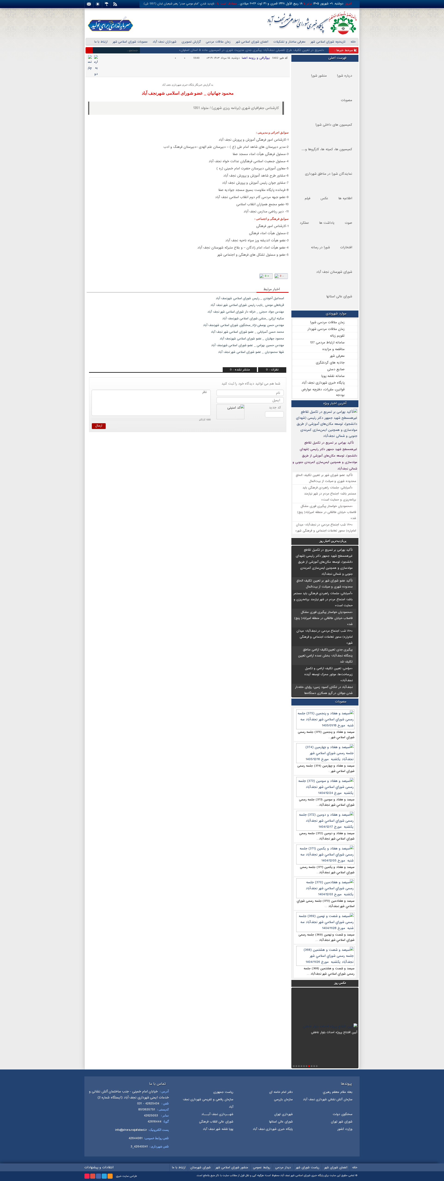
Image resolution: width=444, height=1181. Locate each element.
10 (294, 1066)
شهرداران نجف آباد (164, 42)
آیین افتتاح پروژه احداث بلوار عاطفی (334, 997)
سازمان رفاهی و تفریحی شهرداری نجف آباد (208, 1103)
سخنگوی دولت (342, 1114)
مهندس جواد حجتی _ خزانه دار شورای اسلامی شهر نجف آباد (245, 312)
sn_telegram (105, 279)
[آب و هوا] (106, 4)
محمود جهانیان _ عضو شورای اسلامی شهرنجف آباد (188, 93)
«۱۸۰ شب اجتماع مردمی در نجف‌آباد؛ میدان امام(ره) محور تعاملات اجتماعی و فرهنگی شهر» (324, 637)
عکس (324, 198)
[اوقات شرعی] (97, 4)
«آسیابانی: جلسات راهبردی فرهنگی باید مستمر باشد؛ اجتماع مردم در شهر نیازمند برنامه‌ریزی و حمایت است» (329, 493)
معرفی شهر (337, 355)
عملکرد (304, 222)
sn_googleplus (113, 279)
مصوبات (346, 100)
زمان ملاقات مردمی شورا (327, 322)
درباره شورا (344, 75)
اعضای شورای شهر (335, 1167)
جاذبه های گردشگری (330, 362)
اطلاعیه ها (345, 198)
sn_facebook (120, 279)
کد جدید (275, 407)
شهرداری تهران (283, 1114)
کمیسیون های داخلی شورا (333, 124)
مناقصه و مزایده (333, 349)
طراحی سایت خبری (126, 1176)
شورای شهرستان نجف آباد (334, 271)
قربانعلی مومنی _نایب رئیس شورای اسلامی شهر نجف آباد (247, 305)
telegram (104, 1176)
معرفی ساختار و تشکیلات (289, 42)
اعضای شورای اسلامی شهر (252, 42)
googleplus (92, 1176)
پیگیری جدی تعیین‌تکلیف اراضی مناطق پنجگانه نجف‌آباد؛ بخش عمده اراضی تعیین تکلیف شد (325, 655)
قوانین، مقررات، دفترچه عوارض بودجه (323, 392)
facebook (98, 1176)
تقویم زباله (337, 335)
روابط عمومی (261, 1167)
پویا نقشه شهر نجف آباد (218, 1129)
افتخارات (346, 247)
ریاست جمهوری (223, 1092)
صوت (348, 222)
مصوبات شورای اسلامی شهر (130, 42)
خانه (353, 42)
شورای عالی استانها (339, 296)
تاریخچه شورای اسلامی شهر (328, 42)
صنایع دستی (336, 369)
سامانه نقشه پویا (333, 376)
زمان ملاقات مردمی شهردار (326, 329)
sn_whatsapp (98, 279)
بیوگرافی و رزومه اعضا (256, 58)
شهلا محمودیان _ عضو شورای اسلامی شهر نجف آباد (251, 352)
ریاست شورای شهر (307, 1167)
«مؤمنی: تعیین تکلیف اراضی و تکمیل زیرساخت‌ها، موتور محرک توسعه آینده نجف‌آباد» (328, 674)
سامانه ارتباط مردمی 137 (327, 342)
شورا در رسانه (320, 247)
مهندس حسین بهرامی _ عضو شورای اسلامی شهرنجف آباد (247, 345)
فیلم (307, 198)
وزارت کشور (344, 1129)
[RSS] (115, 4)
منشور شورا (319, 75)
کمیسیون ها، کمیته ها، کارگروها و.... (327, 149)
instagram (86, 1176)
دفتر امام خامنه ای (281, 1092)
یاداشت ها (327, 222)
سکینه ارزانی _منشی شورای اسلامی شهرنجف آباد (253, 318)
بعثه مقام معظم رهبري (337, 1092)
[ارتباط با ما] (89, 4)
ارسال (98, 425)
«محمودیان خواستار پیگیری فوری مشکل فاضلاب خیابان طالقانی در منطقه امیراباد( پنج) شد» (326, 512)
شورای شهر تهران (341, 1121)
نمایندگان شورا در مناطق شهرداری (328, 173)
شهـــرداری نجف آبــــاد (217, 1114)
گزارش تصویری (191, 42)
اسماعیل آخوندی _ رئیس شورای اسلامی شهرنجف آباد (250, 298)
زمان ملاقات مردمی (218, 42)
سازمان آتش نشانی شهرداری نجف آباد (327, 1099)
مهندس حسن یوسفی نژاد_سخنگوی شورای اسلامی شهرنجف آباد (243, 325)
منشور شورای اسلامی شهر (232, 1167)
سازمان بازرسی (283, 1099)
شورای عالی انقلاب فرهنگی (216, 1121)
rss (110, 1176)
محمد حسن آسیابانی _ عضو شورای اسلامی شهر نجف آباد (247, 332)
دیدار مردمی (283, 1167)
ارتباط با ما (101, 42)
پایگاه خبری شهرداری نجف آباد (323, 382)
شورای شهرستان (200, 1167)
